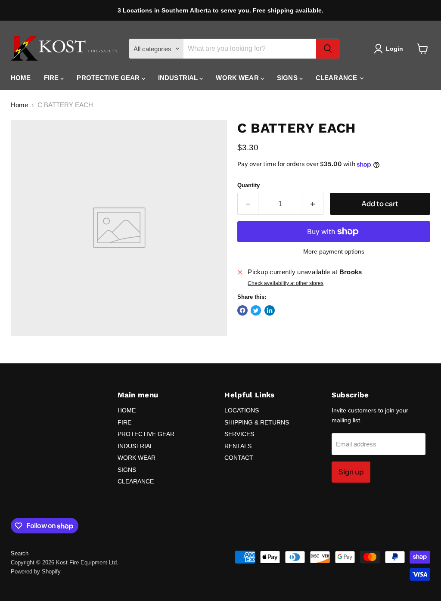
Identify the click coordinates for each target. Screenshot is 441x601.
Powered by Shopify (36, 571)
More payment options (333, 251)
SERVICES (239, 434)
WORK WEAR (238, 77)
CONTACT (238, 457)
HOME (21, 77)
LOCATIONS (241, 410)
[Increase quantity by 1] (312, 204)
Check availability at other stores (285, 283)
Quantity (248, 185)
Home (19, 104)
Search (19, 553)
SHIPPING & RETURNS (256, 422)
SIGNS (288, 77)
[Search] (327, 49)
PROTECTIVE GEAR (109, 77)
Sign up (351, 472)
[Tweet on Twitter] (256, 310)
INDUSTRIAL (179, 77)
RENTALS (238, 446)
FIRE (52, 77)
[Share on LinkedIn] (269, 310)
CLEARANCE (337, 77)
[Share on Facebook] (242, 310)
